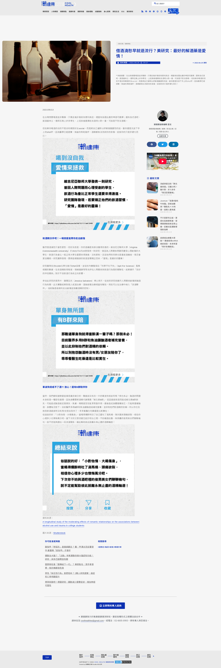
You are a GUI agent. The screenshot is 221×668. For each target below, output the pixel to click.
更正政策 (138, 656)
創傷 (111, 547)
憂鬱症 (101, 547)
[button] (152, 144)
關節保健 (81, 11)
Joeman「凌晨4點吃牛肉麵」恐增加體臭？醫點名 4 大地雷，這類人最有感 (169, 205)
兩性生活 (116, 11)
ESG (122, 11)
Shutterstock (59, 533)
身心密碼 (107, 11)
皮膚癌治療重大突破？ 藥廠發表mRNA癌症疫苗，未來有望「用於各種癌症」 (169, 242)
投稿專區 (92, 656)
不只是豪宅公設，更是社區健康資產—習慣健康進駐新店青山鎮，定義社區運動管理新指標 (168, 223)
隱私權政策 (104, 656)
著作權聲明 (116, 656)
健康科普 (72, 11)
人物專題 (54, 11)
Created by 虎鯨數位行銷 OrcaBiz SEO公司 (90, 664)
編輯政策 (127, 656)
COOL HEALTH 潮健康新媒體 (104, 662)
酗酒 (107, 547)
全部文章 (162, 136)
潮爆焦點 (63, 11)
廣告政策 (149, 656)
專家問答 (46, 11)
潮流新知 (130, 11)
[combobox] (166, 4)
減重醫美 (98, 11)
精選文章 (118, 547)
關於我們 (81, 656)
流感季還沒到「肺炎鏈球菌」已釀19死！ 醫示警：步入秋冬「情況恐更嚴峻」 (169, 188)
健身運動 (89, 11)
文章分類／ (121, 44)
